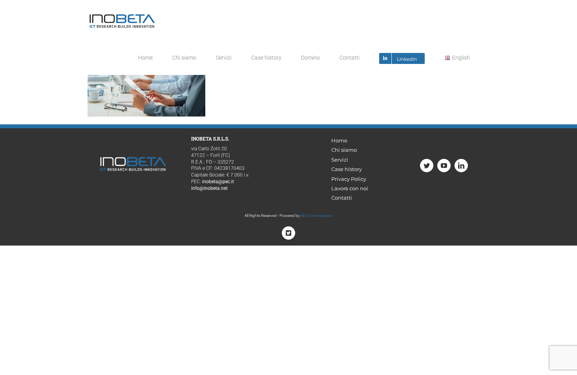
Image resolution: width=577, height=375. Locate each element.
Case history (346, 169)
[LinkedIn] (461, 165)
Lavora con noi (349, 188)
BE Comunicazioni (316, 215)
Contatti (341, 198)
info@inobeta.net (209, 188)
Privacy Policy (348, 179)
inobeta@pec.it (218, 181)
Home (339, 140)
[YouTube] (444, 165)
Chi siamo (344, 150)
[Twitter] (426, 165)
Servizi (339, 160)
